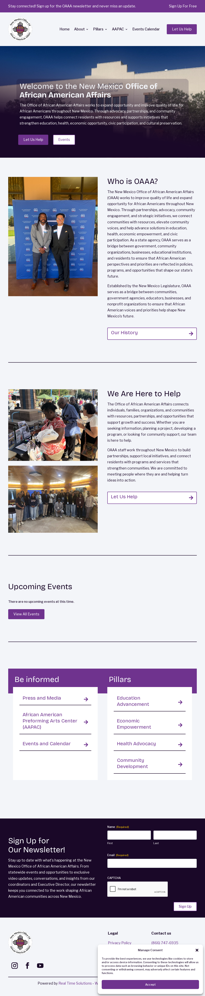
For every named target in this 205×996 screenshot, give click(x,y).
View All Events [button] (26, 614)
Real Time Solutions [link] (75, 983)
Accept (150, 984)
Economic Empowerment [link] (134, 724)
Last (156, 843)
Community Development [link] (132, 763)
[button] (197, 950)
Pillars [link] (98, 29)
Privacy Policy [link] (119, 943)
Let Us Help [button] (182, 29)
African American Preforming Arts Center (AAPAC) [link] (50, 721)
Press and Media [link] (42, 698)
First (110, 843)
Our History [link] (124, 333)
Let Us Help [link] (124, 497)
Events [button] (64, 139)
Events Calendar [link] (146, 29)
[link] (20, 29)
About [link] (79, 29)
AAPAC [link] (118, 29)
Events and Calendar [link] (47, 744)
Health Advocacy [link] (136, 744)
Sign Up (185, 906)
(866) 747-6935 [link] (164, 943)
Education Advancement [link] (133, 701)
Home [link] (64, 29)
